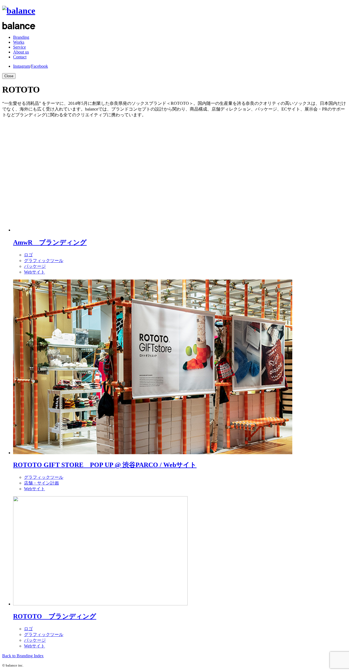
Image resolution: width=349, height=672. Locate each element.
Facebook (39, 66)
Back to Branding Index (23, 655)
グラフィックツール (43, 260)
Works (18, 42)
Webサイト (34, 272)
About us (21, 52)
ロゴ (28, 254)
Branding (21, 37)
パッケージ (35, 266)
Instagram (21, 66)
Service (19, 47)
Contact (19, 57)
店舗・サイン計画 (41, 483)
